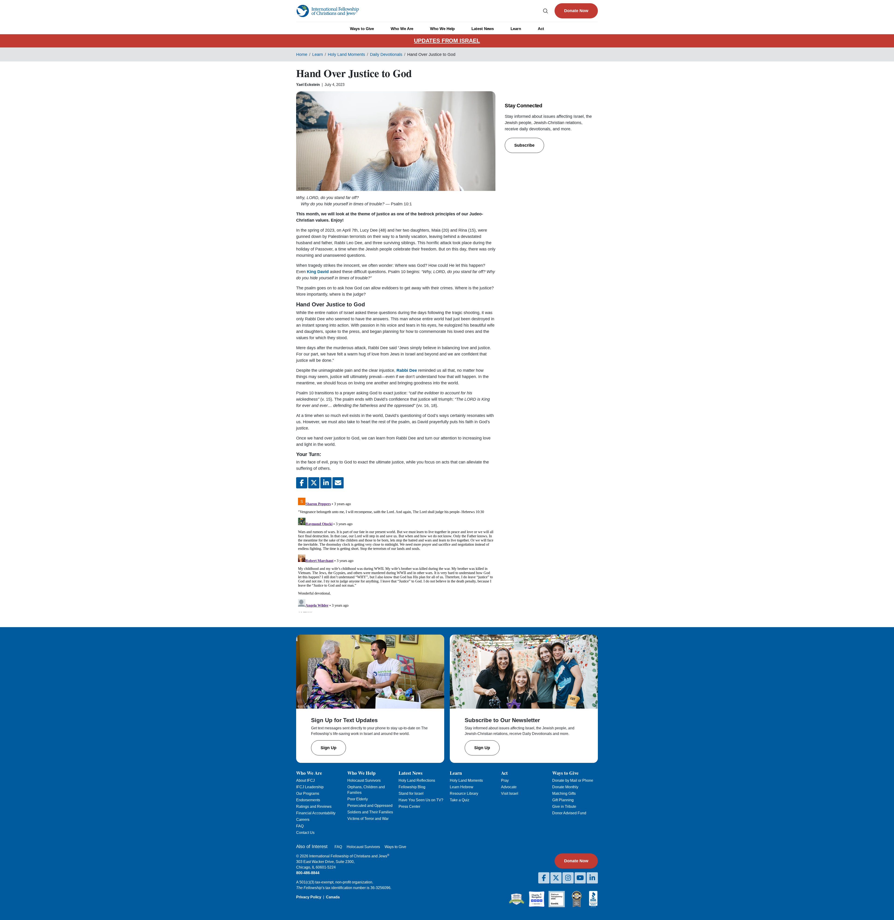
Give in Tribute (564, 806)
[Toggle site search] (545, 10)
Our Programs (307, 793)
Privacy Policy (308, 897)
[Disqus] (395, 554)
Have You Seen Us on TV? (421, 800)
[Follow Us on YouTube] (580, 877)
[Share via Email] (338, 482)
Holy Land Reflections (417, 780)
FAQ (300, 826)
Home (301, 54)
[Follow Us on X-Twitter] (556, 877)
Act (541, 29)
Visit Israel (509, 793)
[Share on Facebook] (301, 482)
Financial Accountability (315, 813)
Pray (505, 780)
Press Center (409, 806)
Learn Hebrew (461, 787)
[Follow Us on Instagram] (568, 877)
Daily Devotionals (386, 54)
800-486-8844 (307, 873)
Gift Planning (563, 800)
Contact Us (305, 833)
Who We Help (442, 29)
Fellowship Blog (412, 787)
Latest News (482, 29)
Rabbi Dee (406, 370)
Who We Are (402, 29)
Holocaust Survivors (364, 780)
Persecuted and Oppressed (370, 806)
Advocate (509, 787)
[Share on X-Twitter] (313, 482)
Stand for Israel (411, 793)
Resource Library (464, 793)
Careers (302, 820)
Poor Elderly (357, 799)
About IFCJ (305, 780)
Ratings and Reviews (314, 806)
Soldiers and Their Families (370, 812)
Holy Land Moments (346, 54)
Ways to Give (362, 29)
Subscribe (524, 145)
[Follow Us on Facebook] (543, 877)
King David (318, 271)
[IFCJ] (327, 10)
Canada (333, 897)
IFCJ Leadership (310, 787)
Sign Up (328, 747)
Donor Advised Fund (569, 813)
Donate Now (576, 10)
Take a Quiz (459, 800)
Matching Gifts (564, 793)
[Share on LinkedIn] (326, 482)
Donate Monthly (565, 787)
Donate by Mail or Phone (572, 780)
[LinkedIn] (592, 877)
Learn (516, 29)
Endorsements (308, 800)
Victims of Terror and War (368, 819)
